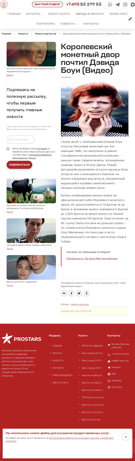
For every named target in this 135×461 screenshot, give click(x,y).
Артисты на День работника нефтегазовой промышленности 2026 (93, 375)
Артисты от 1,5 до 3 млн (93, 412)
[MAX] (133, 4)
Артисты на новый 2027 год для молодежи (93, 382)
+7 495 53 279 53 (120, 354)
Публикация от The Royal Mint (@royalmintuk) (91, 258)
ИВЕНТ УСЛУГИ (60, 382)
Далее (10, 75)
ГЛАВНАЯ (57, 346)
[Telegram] (117, 4)
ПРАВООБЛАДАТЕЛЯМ (64, 375)
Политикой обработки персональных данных (32, 156)
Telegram (116, 367)
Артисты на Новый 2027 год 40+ (93, 390)
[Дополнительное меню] (130, 19)
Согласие (42, 148)
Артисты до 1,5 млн (91, 419)
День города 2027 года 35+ (93, 360)
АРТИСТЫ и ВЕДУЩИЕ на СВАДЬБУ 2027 (93, 346)
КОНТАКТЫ (58, 368)
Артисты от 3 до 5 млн (93, 405)
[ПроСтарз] (125, 4)
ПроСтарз (116, 387)
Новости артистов (80, 304)
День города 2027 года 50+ (93, 368)
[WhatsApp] (110, 4)
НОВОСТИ (58, 360)
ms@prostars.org (119, 360)
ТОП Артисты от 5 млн (93, 397)
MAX (113, 374)
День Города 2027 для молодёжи (93, 353)
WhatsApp (116, 380)
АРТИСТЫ (57, 353)
